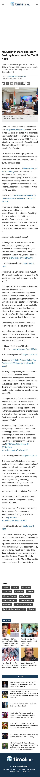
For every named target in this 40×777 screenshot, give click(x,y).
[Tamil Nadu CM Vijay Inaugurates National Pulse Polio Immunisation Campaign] (29, 630)
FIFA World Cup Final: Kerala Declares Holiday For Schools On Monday (24, 736)
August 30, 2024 (30, 354)
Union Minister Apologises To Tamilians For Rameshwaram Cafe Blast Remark (19, 198)
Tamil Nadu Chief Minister (23, 605)
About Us (26, 772)
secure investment (9, 600)
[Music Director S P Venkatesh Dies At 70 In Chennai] (10, 654)
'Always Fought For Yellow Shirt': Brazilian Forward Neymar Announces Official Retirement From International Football (24, 694)
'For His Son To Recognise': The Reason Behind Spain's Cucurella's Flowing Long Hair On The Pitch (22, 715)
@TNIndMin (7, 447)
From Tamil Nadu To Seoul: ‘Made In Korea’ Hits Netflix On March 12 (10, 666)
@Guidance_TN (22, 444)
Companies (26, 587)
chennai (5, 587)
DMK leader (7, 592)
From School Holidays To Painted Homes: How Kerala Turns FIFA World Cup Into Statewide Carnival (24, 725)
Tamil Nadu (7, 605)
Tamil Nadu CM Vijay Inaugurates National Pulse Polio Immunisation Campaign (29, 642)
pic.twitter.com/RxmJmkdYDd (14, 520)
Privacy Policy (9, 769)
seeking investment (26, 600)
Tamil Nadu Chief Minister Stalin (13, 609)
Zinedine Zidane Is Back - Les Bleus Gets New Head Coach (23, 705)
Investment (19, 592)
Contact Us (14, 772)
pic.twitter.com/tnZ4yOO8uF (21, 258)
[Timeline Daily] (20, 4)
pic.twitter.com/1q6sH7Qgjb (25, 349)
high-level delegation (16, 130)
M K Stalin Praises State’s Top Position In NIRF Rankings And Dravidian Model (19, 363)
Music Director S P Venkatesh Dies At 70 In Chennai (29, 665)
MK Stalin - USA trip (9, 596)
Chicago (15, 587)
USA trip (31, 609)
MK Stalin (30, 592)
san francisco (24, 596)
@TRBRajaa (11, 444)
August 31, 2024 (30, 456)
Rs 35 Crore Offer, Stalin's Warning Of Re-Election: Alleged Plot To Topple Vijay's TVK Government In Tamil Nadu (10, 642)
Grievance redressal (27, 769)
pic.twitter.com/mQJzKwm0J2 (15, 450)
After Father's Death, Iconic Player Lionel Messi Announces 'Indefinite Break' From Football (23, 684)
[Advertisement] (20, 27)
